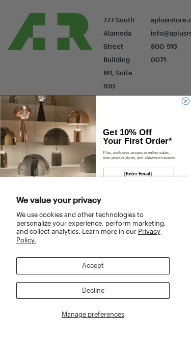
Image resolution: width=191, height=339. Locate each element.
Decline (93, 290)
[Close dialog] (185, 101)
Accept (93, 265)
